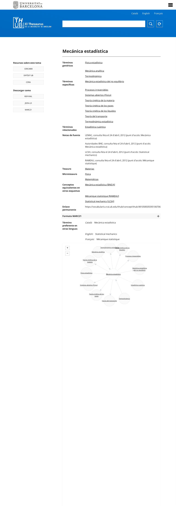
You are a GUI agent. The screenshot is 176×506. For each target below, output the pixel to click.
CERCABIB (28, 69)
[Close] (170, 5)
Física (88, 174)
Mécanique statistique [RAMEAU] (102, 196)
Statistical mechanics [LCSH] (99, 201)
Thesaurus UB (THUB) (32, 22)
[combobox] (103, 24)
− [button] (67, 253)
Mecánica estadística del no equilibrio (104, 81)
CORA (28, 82)
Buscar (150, 24)
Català (134, 13)
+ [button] (67, 248)
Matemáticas (91, 179)
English (146, 13)
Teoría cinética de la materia (99, 100)
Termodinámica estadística (99, 121)
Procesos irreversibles (96, 89)
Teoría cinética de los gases (99, 105)
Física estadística (93, 62)
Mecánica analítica (94, 70)
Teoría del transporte (96, 116)
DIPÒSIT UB (28, 75)
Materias (89, 168)
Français (158, 13)
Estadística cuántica (95, 126)
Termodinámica (93, 76)
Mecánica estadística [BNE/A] (100, 184)
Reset (159, 24)
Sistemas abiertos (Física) (98, 95)
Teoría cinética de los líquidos (100, 110)
